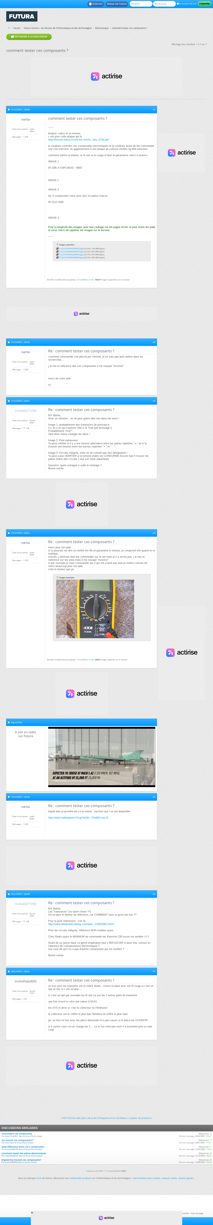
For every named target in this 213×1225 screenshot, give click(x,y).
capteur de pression (139, 1118)
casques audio (169, 1178)
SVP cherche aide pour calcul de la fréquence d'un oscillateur (95, 1118)
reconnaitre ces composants (17, 1133)
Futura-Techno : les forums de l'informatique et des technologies (58, 28)
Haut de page (197, 1213)
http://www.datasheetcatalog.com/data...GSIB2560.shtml (81, 924)
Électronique (102, 28)
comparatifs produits (80, 1178)
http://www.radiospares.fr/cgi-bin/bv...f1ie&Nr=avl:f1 (78, 817)
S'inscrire (95, 4)
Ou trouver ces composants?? (18, 1140)
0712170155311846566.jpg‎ (71, 255)
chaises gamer (185, 1178)
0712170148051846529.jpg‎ (71, 257)
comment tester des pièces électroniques (24, 1153)
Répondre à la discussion (29, 36)
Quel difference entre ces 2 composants (23, 1146)
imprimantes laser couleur (146, 1178)
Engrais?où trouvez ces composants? (21, 1159)
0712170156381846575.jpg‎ (71, 252)
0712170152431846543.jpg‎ (71, 249)
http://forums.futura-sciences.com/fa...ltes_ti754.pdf (78, 139)
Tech (38, 1178)
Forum (17, 28)
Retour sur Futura (116, 3)
